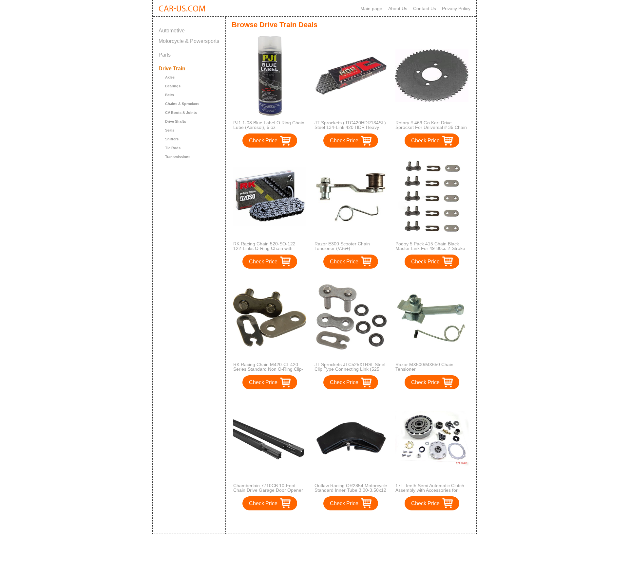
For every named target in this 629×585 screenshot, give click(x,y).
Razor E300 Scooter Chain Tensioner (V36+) (342, 246)
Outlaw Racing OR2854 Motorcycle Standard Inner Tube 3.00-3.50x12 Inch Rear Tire (350, 490)
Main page (371, 8)
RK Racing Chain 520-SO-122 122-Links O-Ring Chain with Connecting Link (264, 248)
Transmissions (177, 157)
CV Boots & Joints (181, 113)
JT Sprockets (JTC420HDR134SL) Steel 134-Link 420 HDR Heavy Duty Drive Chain (350, 127)
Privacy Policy (456, 8)
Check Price (263, 140)
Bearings (173, 86)
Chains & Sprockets (182, 104)
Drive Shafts (175, 121)
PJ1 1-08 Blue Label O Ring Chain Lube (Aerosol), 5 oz (268, 125)
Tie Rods (173, 148)
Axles (170, 77)
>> (363, 522)
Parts (165, 55)
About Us (397, 8)
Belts (169, 95)
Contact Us (424, 8)
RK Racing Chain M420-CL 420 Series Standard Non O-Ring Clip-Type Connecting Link (268, 369)
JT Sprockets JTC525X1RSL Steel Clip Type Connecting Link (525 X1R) (349, 369)
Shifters (172, 139)
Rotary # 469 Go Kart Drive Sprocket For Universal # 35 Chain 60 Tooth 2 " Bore (431, 127)
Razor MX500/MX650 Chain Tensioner (424, 367)
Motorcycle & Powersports (189, 41)
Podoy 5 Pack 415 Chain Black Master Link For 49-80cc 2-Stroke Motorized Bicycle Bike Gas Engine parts (431, 250)
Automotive (172, 30)
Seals (169, 130)
